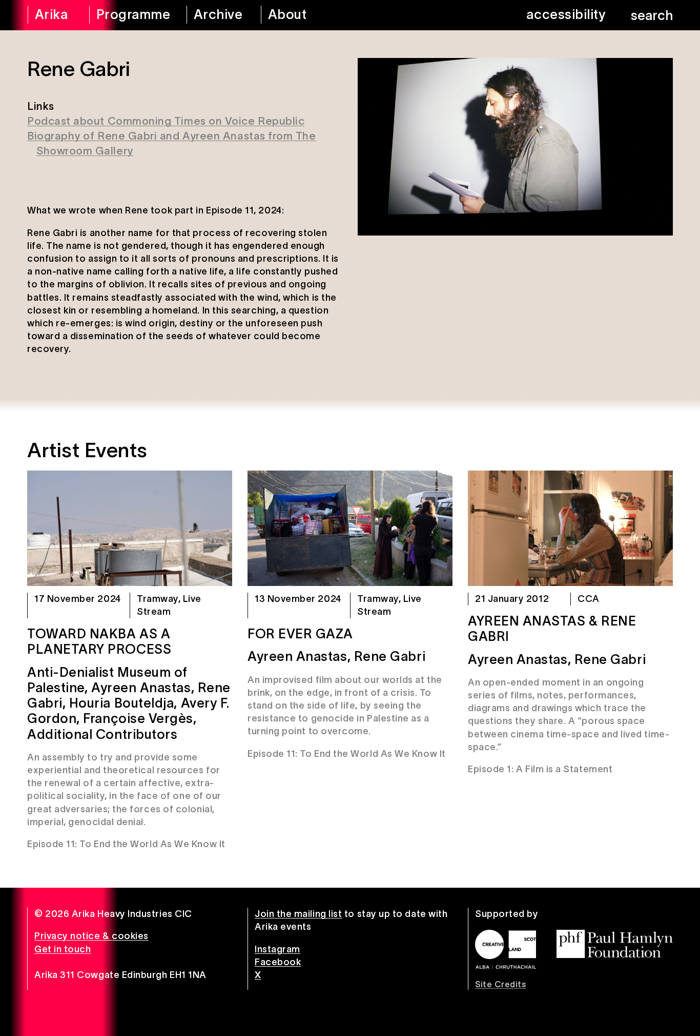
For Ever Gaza (300, 634)
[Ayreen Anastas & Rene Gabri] (570, 528)
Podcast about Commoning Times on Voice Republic (165, 121)
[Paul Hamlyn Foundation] (615, 944)
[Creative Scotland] (505, 949)
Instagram (277, 949)
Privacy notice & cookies (91, 936)
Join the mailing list (298, 914)
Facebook (278, 962)
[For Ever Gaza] (350, 528)
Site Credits (500, 984)
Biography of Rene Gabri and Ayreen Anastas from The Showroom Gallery (171, 143)
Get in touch (62, 949)
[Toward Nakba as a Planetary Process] (129, 528)
